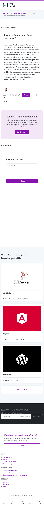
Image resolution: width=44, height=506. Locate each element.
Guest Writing (7, 457)
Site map (6, 484)
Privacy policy (7, 464)
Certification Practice (10, 471)
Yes (27, 95)
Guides (5, 459)
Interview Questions (9, 473)
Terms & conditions (9, 462)
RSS (4, 486)
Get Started (21, 132)
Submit (22, 181)
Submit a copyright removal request (15, 475)
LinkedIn (5, 482)
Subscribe (37, 417)
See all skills (21, 389)
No (37, 95)
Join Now (22, 446)
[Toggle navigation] (40, 5)
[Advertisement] (22, 217)
